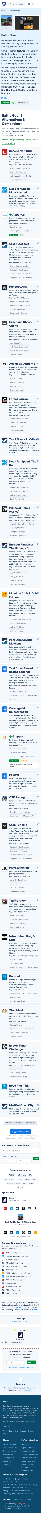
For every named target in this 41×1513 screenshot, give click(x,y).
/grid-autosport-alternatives (12, 241)
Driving (20, 1179)
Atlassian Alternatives (29, 1454)
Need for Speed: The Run (13, 90)
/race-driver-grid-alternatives (13, 149)
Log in (4, 1156)
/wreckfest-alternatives (11, 1008)
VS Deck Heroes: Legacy (15, 1280)
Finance (20, 1494)
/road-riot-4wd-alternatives (12, 1083)
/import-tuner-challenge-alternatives (16, 1043)
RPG (24, 1183)
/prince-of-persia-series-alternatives (16, 506)
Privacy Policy (18, 1499)
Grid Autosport (21, 80)
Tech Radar (25, 1444)
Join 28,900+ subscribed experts (20, 1367)
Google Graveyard (28, 1461)
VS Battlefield (10, 1283)
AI (3, 1479)
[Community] (33, 3)
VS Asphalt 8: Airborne (14, 1263)
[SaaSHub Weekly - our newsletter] (29, 3)
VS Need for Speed (12, 1253)
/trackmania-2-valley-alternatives (14, 437)
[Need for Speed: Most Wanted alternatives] (4, 190)
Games (27, 1179)
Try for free (13, 235)
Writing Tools (8, 1491)
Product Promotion (10, 1431)
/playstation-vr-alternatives (12, 865)
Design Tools (8, 1482)
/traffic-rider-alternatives (11, 898)
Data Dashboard (9, 1179)
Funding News (8, 1458)
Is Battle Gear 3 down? (20, 1321)
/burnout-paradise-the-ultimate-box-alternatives (21, 542)
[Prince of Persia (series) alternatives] (4, 509)
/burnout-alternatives (10, 974)
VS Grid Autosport (12, 1290)
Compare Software (10, 1448)
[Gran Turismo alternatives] (4, 826)
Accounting (7, 1488)
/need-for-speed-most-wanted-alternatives (19, 186)
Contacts (23, 1431)
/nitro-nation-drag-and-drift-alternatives (17, 934)
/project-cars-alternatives (12, 284)
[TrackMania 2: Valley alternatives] (4, 440)
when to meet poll (20, 1508)
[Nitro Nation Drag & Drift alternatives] (4, 937)
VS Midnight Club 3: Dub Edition (17, 1273)
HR (26, 1488)
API (10, 1434)
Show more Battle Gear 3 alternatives (20, 1123)
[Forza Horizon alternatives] (4, 400)
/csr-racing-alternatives (11, 795)
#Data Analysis (32, 140)
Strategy (20, 1187)
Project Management (13, 1183)
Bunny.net (21, 1504)
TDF (4, 669)
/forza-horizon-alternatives (12, 397)
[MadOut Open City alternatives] (4, 1106)
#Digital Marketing (17, 140)
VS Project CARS (11, 1270)
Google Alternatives (28, 1451)
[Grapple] (4, 737)
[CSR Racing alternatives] (4, 798)
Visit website (14, 761)
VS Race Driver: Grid (13, 1287)
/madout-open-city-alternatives (14, 1103)
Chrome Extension (10, 1451)
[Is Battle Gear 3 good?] (13, 102)
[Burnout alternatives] (4, 977)
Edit (5, 98)
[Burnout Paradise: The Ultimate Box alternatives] (4, 545)
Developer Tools (21, 1479)
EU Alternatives (17, 1307)
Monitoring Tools (9, 1494)
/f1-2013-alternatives (10, 773)
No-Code (9, 1479)
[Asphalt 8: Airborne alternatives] (4, 364)
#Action (5, 140)
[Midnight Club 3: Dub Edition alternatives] (4, 594)
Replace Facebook (28, 1448)
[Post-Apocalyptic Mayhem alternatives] (4, 641)
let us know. (33, 1310)
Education (29, 1494)
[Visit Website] (38, 188)
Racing (32, 1183)
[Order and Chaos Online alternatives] (4, 323)
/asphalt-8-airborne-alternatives (14, 361)
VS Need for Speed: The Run (16, 1256)
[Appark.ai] (4, 215)
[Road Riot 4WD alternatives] (4, 1086)
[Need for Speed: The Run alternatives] (4, 462)
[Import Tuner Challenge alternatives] (4, 1046)
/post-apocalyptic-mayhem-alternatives (17, 637)
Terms (29, 1499)
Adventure (22, 1175)
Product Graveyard (28, 1458)
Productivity (22, 1485)
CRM (30, 1175)
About (5, 1434)
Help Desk (12, 1485)
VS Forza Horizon (12, 1293)
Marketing (33, 1485)
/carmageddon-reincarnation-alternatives (17, 706)
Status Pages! (8, 1454)
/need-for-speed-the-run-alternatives (16, 459)
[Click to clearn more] (20, 1384)
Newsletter (7, 1464)
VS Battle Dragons (12, 1260)
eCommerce (18, 1488)
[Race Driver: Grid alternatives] (4, 152)
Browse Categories (10, 1444)
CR (5, 709)
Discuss (31, 1431)
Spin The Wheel (23, 1506)
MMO (35, 1179)
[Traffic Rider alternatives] (4, 901)
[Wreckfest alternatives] (4, 1011)
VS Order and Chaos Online (16, 1266)
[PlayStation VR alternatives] (4, 868)
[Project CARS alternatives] (4, 287)
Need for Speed (26, 87)
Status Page (22, 103)
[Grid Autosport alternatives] (4, 245)
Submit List (7, 1461)
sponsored (27, 1390)
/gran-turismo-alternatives (12, 822)
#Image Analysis (8, 143)
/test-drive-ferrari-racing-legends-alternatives (19, 666)
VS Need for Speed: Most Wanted (18, 1276)
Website (6, 103)
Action (11, 1175)
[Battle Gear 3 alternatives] (6, 20)
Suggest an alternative (20, 1132)
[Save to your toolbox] (6, 28)
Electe (19, 1339)
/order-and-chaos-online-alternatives (16, 320)
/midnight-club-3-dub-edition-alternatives (18, 591)
